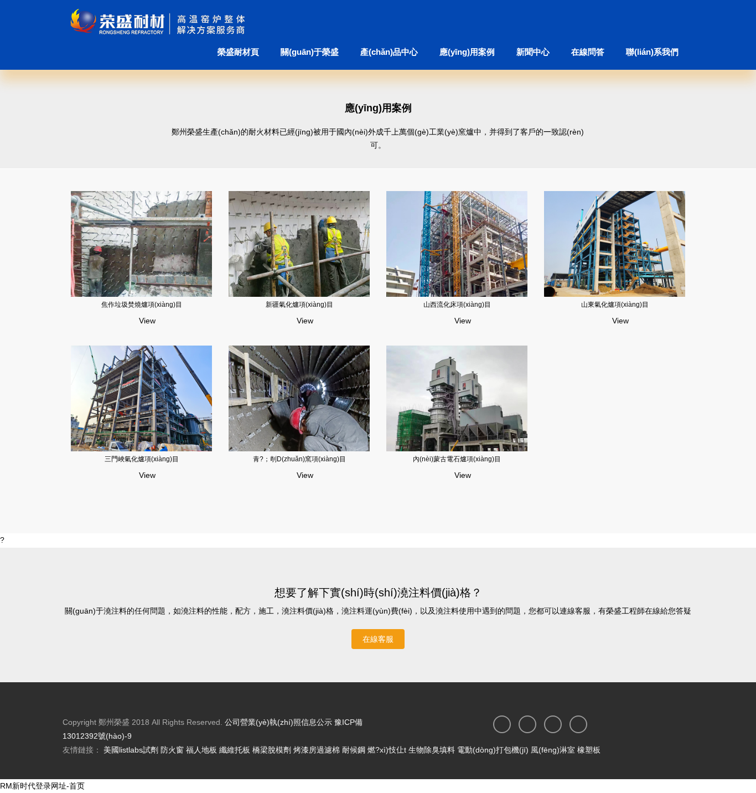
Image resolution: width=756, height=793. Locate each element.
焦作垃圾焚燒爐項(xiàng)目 (141, 304)
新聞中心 (533, 51)
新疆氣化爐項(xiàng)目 (299, 304)
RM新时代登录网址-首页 (42, 785)
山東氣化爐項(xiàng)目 (615, 304)
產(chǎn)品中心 (389, 51)
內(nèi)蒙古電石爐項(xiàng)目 (457, 459)
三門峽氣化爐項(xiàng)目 (142, 459)
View (146, 320)
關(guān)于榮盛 (310, 51)
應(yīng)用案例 (467, 51)
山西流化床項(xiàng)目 (457, 304)
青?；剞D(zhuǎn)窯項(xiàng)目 (299, 459)
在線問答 (587, 51)
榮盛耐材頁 (238, 51)
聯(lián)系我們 (652, 51)
